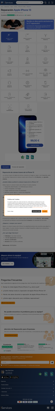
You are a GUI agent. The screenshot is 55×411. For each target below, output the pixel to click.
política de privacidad (37, 207)
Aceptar (45, 211)
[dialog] (27, 205)
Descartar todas (36, 211)
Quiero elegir (10, 211)
